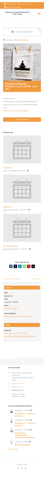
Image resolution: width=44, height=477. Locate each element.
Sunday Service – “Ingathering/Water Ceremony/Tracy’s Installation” (25, 435)
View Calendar (13, 449)
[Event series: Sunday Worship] (31, 410)
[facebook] (18, 468)
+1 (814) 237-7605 (17, 383)
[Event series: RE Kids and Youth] (29, 249)
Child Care (7, 207)
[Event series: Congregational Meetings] (29, 442)
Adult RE (7, 316)
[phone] (26, 468)
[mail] (22, 468)
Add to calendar (22, 119)
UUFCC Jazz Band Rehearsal (12, 279)
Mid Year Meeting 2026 (22, 445)
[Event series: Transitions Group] (27, 170)
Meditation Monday (11, 308)
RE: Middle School (10, 246)
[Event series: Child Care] (28, 209)
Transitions (7, 168)
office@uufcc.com (17, 387)
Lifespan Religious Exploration (21, 316)
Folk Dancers (36, 279)
